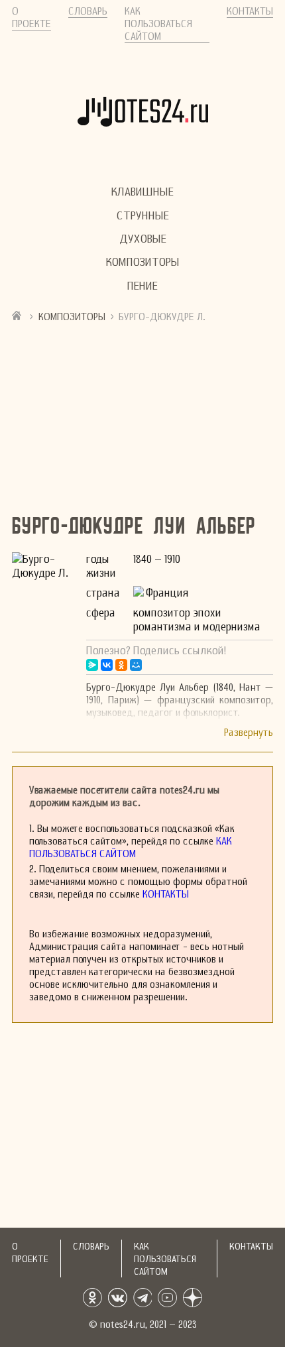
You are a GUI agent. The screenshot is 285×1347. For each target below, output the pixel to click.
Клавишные (142, 192)
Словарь (87, 11)
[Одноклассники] (121, 665)
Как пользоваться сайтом (158, 23)
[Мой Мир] (136, 665)
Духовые (142, 239)
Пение (142, 286)
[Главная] (18, 316)
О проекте (31, 17)
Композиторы (143, 262)
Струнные (143, 215)
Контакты (250, 11)
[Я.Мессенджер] (92, 665)
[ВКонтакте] (107, 665)
